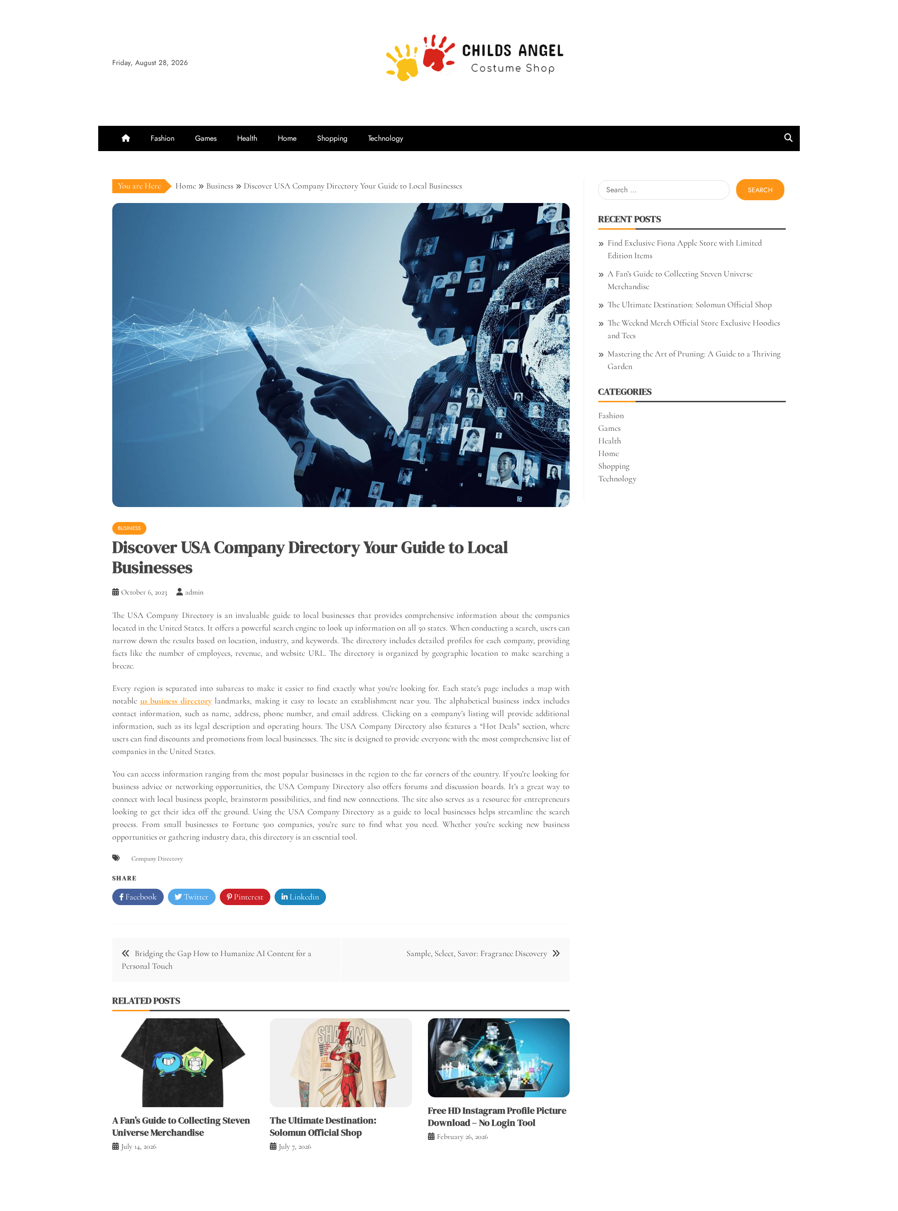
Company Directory (157, 859)
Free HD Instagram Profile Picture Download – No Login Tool (497, 1116)
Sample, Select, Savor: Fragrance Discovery (476, 953)
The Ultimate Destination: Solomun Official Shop (323, 1126)
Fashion (162, 138)
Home (287, 138)
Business (129, 528)
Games (206, 138)
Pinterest (247, 897)
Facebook (140, 897)
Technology (385, 138)
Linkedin (303, 897)
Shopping (332, 138)
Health (247, 138)
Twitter (195, 897)
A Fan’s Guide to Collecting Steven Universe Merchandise (181, 1126)
